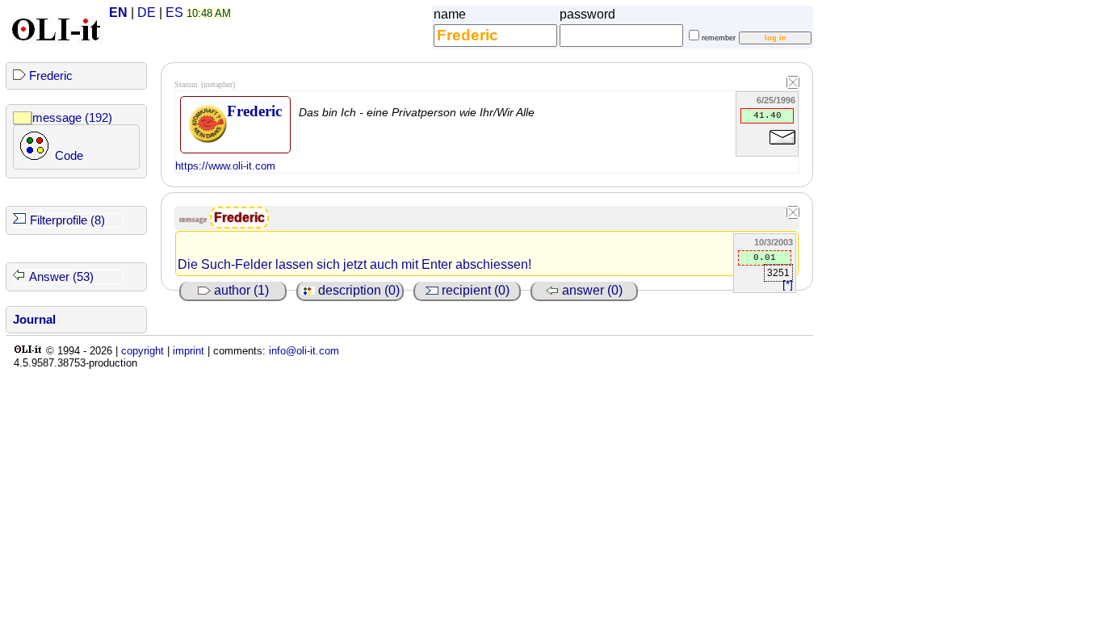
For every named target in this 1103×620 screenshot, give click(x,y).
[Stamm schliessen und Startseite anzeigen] (792, 83)
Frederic (51, 75)
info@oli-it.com (304, 351)
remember (719, 38)
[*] (787, 285)
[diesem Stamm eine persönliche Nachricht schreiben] (782, 147)
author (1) (240, 290)
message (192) (72, 117)
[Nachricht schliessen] (792, 213)
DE (146, 12)
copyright (142, 351)
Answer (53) (61, 276)
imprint (188, 351)
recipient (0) (474, 290)
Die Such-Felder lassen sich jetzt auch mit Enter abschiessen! (354, 264)
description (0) (357, 290)
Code (69, 155)
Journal (34, 319)
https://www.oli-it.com (225, 166)
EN (118, 12)
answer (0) (591, 290)
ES (174, 12)
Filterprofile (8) (67, 220)
